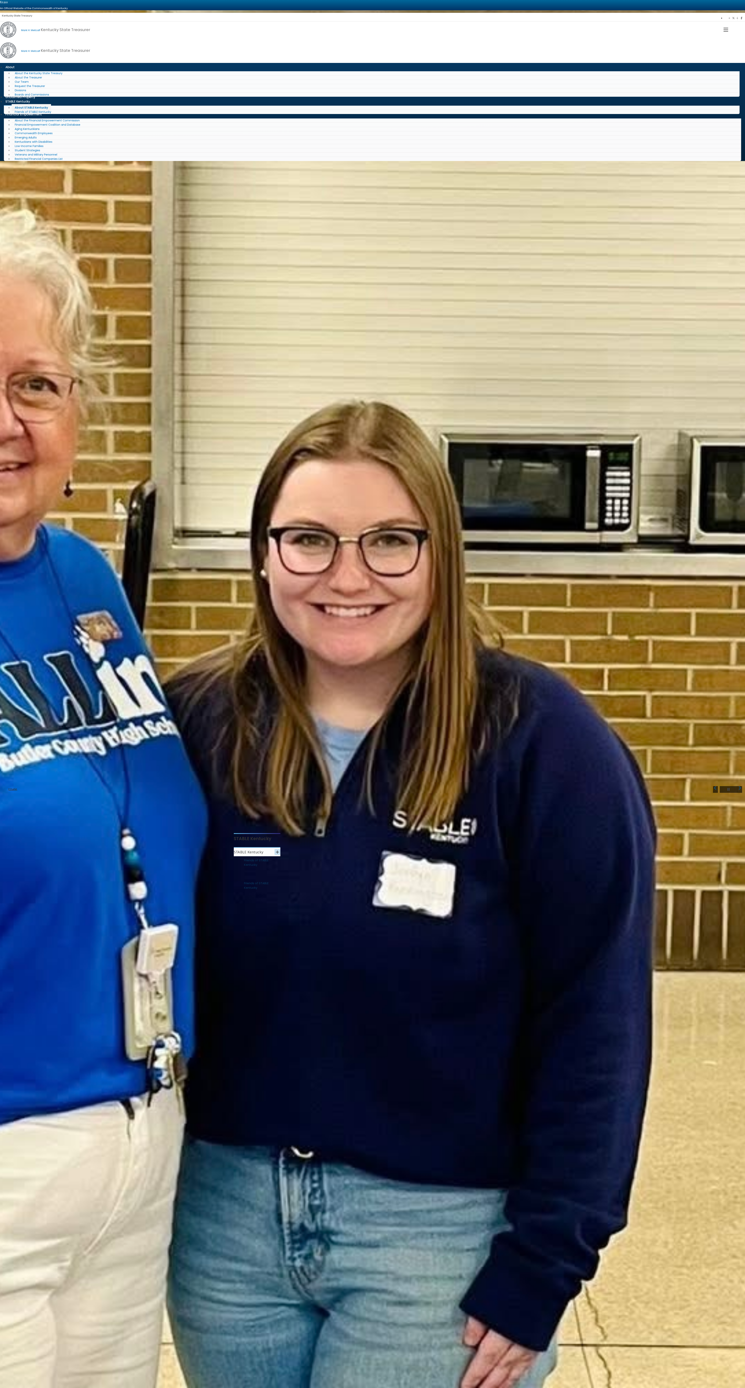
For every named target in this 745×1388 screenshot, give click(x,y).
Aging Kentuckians (27, 129)
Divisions (20, 90)
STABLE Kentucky (17, 101)
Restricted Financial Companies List (39, 159)
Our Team (22, 82)
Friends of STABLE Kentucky (256, 862)
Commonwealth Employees (34, 133)
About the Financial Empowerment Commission (47, 120)
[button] (715, 789)
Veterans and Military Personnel (36, 155)
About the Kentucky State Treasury (38, 73)
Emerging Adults (26, 137)
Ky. (4, 2)
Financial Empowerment (23, 114)
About (10, 67)
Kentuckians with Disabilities (33, 142)
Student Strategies (27, 150)
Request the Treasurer (30, 86)
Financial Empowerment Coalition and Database (47, 125)
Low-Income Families (29, 146)
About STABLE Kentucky (31, 108)
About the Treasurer (28, 77)
